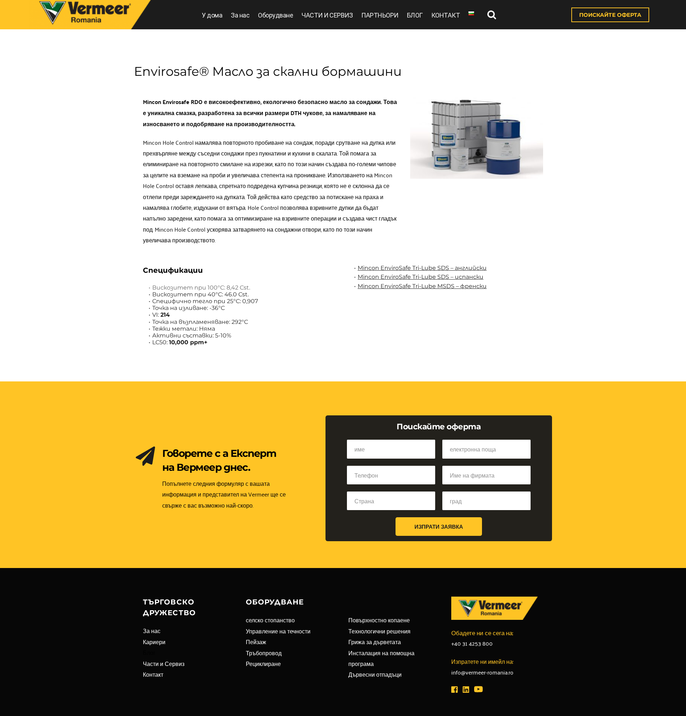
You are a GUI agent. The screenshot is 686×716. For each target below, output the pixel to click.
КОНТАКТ (445, 15)
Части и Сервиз (163, 663)
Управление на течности (278, 631)
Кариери (154, 642)
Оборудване (275, 15)
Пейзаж (256, 642)
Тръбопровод (264, 653)
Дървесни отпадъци (375, 674)
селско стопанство (270, 620)
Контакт (153, 674)
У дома (212, 15)
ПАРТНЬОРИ (379, 15)
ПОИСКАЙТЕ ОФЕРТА (610, 14)
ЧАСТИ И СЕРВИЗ (327, 15)
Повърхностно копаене (379, 620)
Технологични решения (379, 631)
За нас (240, 15)
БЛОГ (415, 15)
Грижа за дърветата (374, 642)
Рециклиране (263, 663)
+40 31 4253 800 (472, 643)
